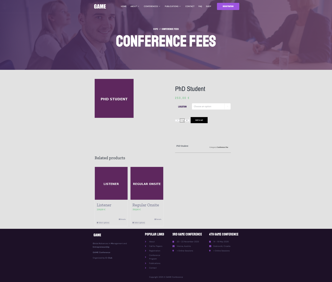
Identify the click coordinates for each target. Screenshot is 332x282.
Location (182, 106)
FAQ (200, 6)
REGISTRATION (228, 6)
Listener (104, 204)
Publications (171, 6)
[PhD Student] (129, 98)
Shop (208, 6)
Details (123, 219)
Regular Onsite (145, 204)
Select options (104, 223)
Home (124, 6)
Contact (190, 6)
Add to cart (199, 120)
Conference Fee (222, 147)
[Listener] (111, 183)
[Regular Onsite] (146, 183)
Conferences (151, 6)
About (133, 6)
